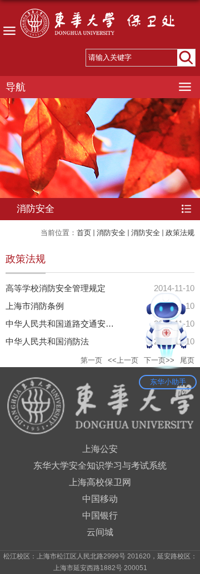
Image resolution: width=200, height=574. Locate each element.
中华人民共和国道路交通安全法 (64, 323)
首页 (84, 232)
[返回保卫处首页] (100, 26)
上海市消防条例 (35, 306)
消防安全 (111, 232)
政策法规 (180, 232)
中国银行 (100, 515)
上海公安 (100, 449)
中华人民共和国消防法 (47, 341)
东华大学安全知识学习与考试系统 (100, 465)
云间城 (100, 532)
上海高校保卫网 (100, 482)
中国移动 (100, 499)
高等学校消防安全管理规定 (56, 288)
